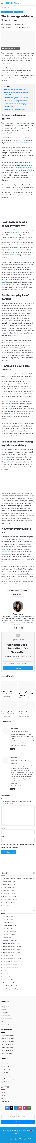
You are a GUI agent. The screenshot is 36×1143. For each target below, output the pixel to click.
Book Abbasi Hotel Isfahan (11, 989)
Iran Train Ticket (8, 919)
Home (5, 7)
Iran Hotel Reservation (9, 925)
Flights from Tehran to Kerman (12, 952)
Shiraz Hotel (6, 974)
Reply (12, 749)
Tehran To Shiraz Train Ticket (12, 959)
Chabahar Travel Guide (10, 900)
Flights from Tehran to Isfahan (12, 949)
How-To (9, 12)
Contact (3, 1098)
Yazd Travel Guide (8, 890)
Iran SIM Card (7, 937)
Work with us (5, 1101)
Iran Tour (5, 971)
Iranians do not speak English (24, 167)
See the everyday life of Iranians (16, 98)
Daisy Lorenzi (7, 24)
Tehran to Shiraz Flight (10, 940)
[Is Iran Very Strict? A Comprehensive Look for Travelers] (27, 685)
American (7, 459)
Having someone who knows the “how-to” (16, 93)
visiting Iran (13, 252)
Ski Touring (4, 1022)
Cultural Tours (5, 1010)
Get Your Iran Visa (7, 1064)
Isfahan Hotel (7, 977)
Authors (3, 1095)
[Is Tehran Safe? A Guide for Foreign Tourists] (9, 685)
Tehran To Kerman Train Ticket (12, 965)
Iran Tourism (18, 12)
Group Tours (5, 1006)
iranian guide (14, 590)
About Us (4, 1092)
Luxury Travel (5, 1013)
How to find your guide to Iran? (16, 109)
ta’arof (3, 282)
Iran (21, 123)
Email (3, 836)
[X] (19, 628)
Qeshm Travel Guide (9, 906)
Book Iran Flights (8, 916)
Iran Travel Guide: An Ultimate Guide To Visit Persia (18, 878)
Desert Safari (5, 1016)
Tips (9, 7)
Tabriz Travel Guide (7, 1050)
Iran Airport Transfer (9, 934)
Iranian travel (5, 552)
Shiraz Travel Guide (9, 887)
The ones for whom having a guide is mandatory (18, 105)
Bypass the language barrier (15, 89)
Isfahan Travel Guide (9, 884)
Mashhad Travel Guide (9, 897)
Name (3, 828)
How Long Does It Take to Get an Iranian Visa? (9, 713)
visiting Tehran (14, 232)
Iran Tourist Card (8, 928)
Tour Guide (18, 595)
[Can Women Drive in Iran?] (27, 705)
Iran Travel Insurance (9, 931)
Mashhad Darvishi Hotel (10, 983)
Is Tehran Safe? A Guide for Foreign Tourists (8, 693)
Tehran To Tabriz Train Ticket (12, 968)
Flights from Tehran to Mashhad (12, 946)
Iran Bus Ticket (7, 922)
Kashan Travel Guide (9, 894)
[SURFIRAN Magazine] (12, 2)
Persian (30, 170)
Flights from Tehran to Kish (11, 943)
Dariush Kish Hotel (8, 980)
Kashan (9, 409)
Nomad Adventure (7, 1019)
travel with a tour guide (25, 143)
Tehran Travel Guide (9, 881)
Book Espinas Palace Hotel (11, 986)
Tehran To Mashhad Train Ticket (13, 962)
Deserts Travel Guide (9, 903)
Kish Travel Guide (6, 1053)
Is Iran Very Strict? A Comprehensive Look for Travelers (26, 694)
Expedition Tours (6, 1025)
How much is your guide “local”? (16, 101)
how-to (26, 265)
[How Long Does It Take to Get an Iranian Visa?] (9, 705)
